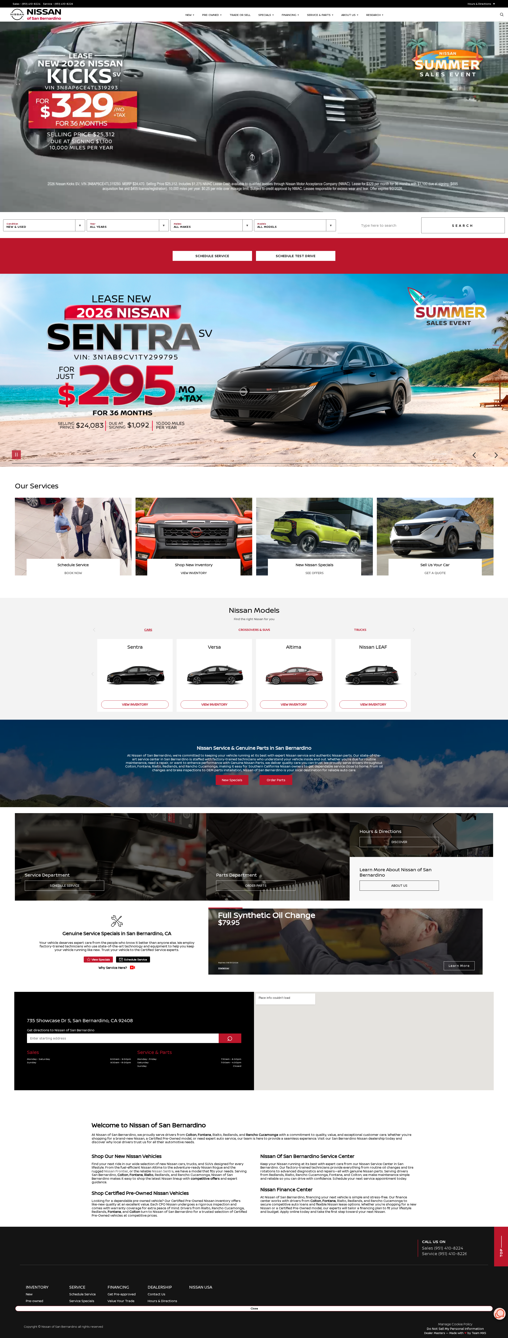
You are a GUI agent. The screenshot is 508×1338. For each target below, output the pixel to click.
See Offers (73, 573)
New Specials (232, 780)
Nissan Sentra (163, 1171)
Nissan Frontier (116, 1171)
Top (501, 1252)
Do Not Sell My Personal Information (455, 1328)
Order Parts (276, 780)
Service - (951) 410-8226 (58, 3)
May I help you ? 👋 (485, 1304)
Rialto (148, 1175)
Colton (191, 1134)
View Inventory (435, 573)
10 (496, 369)
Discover (399, 842)
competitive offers (205, 1178)
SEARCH (463, 225)
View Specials (101, 959)
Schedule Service (64, 885)
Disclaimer (439, 453)
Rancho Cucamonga (262, 1134)
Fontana (204, 1134)
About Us (399, 885)
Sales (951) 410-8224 (442, 1248)
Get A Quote (193, 573)
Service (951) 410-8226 (444, 1253)
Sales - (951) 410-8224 (26, 3)
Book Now (314, 573)
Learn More (459, 965)
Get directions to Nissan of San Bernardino (60, 1030)
